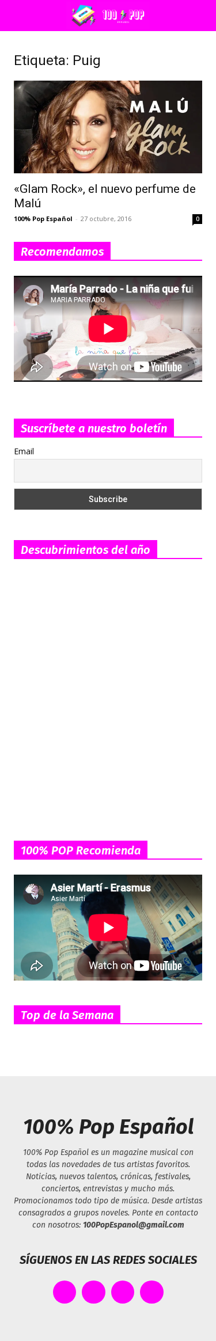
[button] (19, 15)
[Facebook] (65, 1292)
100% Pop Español (43, 218)
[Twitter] (93, 1292)
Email (24, 451)
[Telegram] (152, 1292)
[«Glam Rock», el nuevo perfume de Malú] (108, 127)
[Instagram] (123, 1292)
